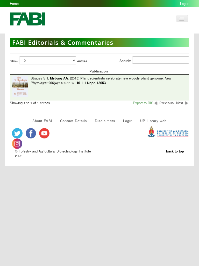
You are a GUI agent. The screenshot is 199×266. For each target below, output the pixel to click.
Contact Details (73, 120)
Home (14, 3)
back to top (175, 151)
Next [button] (179, 103)
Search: (125, 60)
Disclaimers (105, 120)
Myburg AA (59, 78)
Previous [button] (166, 103)
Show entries (48, 60)
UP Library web (153, 120)
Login (127, 120)
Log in (184, 3)
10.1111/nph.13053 (91, 82)
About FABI (42, 120)
